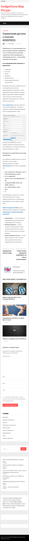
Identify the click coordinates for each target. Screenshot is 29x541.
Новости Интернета (8, 430)
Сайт (4, 390)
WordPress (5, 30)
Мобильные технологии (9, 425)
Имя (4, 376)
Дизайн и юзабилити (8, 420)
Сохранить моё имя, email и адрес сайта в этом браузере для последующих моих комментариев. (14, 399)
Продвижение (6, 433)
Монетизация (6, 428)
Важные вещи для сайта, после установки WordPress (12, 298)
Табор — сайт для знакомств (11, 487)
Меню (4, 23)
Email (4, 383)
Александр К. (11, 43)
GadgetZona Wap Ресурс (12, 8)
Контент (5, 422)
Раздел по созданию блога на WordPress (14, 339)
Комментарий (7, 356)
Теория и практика (8, 438)
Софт (4, 435)
